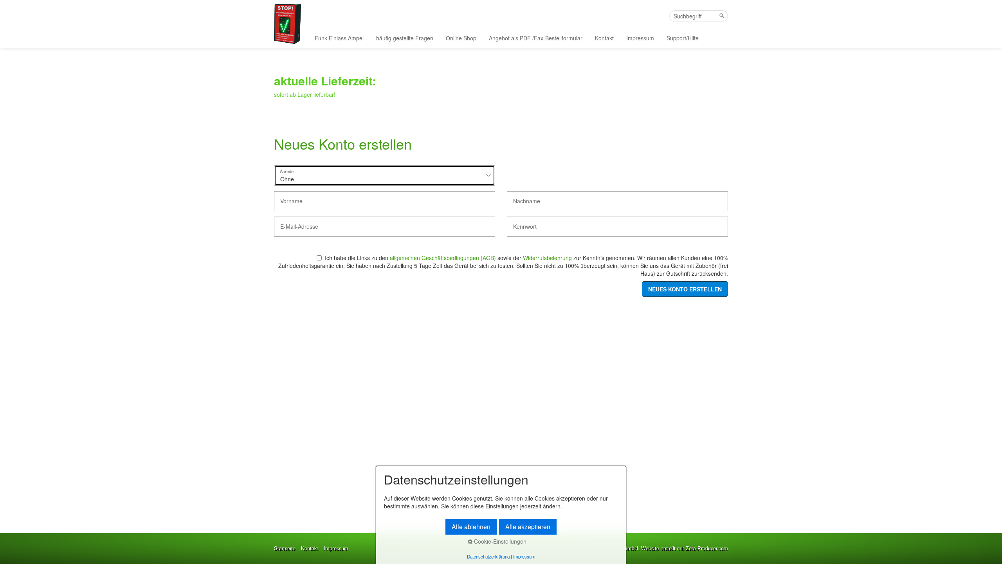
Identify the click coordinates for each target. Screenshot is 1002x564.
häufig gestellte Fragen (404, 38)
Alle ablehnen (471, 526)
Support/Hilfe (683, 38)
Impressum (640, 38)
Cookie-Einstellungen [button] (499, 541)
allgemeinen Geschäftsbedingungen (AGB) (443, 258)
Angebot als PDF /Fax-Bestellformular (535, 38)
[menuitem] (339, 38)
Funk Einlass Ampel (339, 38)
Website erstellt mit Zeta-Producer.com (684, 548)
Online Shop (461, 38)
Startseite (285, 548)
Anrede (287, 171)
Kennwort (522, 223)
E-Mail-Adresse (294, 223)
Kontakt (604, 38)
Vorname (288, 197)
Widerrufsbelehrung (547, 258)
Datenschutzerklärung (488, 556)
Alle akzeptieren (527, 526)
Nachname (523, 197)
